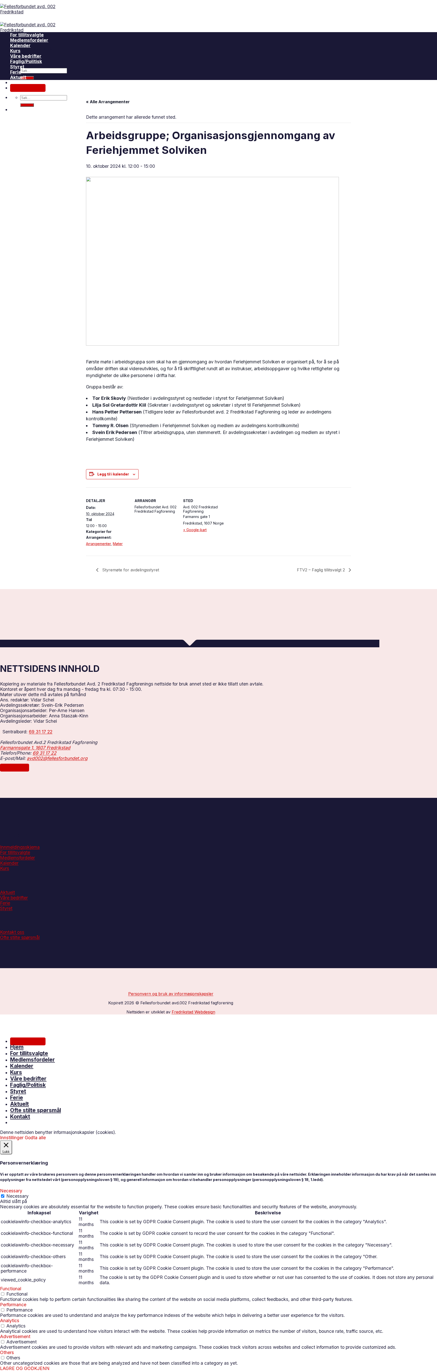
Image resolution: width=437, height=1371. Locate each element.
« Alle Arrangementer (108, 101)
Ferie (15, 72)
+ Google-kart (195, 530)
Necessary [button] (11, 1190)
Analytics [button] (9, 1320)
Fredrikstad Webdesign (193, 1011)
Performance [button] (13, 1304)
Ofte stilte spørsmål (32, 49)
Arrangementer (98, 544)
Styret (17, 66)
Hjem (17, 1047)
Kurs (15, 50)
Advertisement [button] (15, 1336)
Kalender (20, 45)
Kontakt (20, 1116)
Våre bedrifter (25, 56)
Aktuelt (18, 77)
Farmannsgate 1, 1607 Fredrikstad (35, 747)
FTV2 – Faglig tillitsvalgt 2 (321, 569)
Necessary (17, 1196)
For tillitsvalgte (27, 34)
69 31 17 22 (40, 731)
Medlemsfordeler (29, 40)
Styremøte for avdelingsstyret (130, 569)
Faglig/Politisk (28, 1085)
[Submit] (27, 78)
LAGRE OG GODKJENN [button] (25, 1368)
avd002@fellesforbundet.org (57, 758)
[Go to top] (6, 1021)
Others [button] (7, 1352)
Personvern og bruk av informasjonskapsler (170, 993)
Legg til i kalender (113, 474)
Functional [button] (10, 1288)
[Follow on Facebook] (6, 945)
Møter (118, 544)
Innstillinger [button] (12, 1137)
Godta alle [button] (35, 1137)
